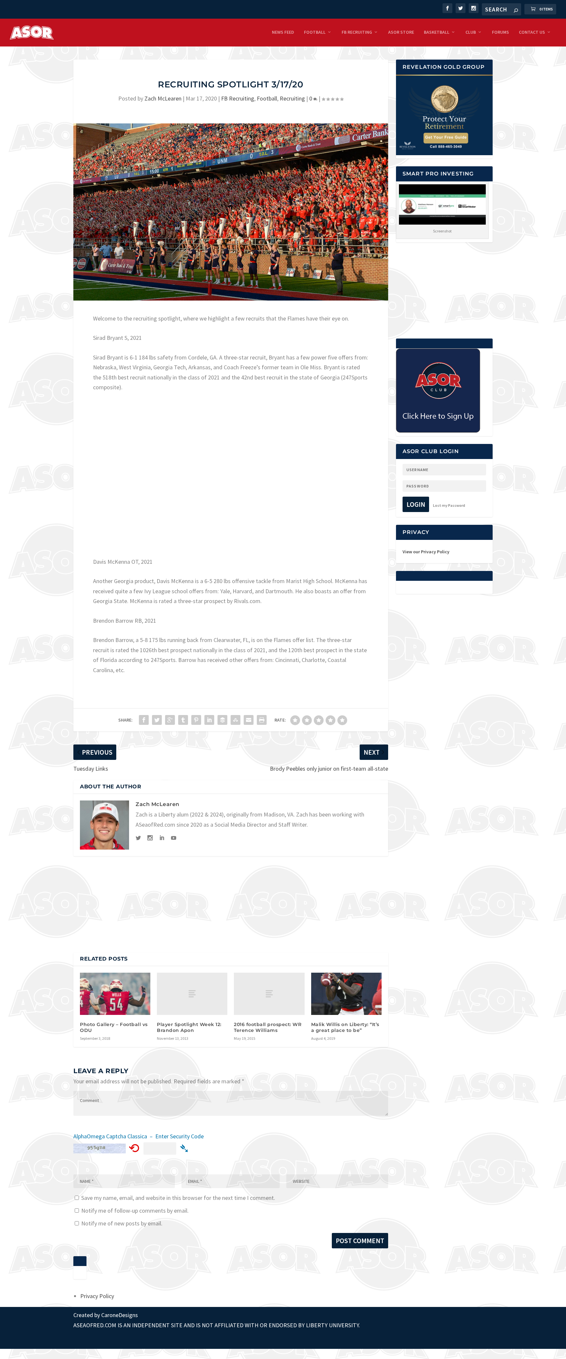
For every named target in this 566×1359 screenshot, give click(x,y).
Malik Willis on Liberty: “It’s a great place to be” (345, 1027)
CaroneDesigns (119, 1315)
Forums (500, 32)
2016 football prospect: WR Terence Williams (267, 1027)
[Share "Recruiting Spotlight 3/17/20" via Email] (248, 719)
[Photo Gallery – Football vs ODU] (115, 994)
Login (415, 504)
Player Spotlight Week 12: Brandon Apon (189, 1027)
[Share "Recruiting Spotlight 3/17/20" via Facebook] (143, 719)
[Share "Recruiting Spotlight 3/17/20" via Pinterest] (196, 719)
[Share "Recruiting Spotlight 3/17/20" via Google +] (170, 719)
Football (315, 32)
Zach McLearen (162, 98)
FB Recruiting (357, 32)
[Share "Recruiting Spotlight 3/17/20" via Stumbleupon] (235, 719)
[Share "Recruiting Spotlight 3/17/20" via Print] (261, 719)
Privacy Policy (97, 1296)
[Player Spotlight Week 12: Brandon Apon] (192, 994)
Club (470, 32)
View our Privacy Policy (426, 552)
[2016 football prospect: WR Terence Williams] (269, 994)
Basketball (436, 32)
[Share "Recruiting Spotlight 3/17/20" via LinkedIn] (209, 719)
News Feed (283, 32)
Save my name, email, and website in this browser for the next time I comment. (178, 1198)
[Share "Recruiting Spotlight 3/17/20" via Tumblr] (183, 719)
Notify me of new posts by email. (121, 1223)
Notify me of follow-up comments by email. (135, 1210)
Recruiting (292, 98)
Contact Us (532, 32)
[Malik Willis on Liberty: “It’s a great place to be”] (346, 994)
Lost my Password (449, 505)
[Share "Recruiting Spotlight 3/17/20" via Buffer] (222, 719)
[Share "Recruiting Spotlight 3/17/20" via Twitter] (156, 719)
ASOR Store (401, 32)
